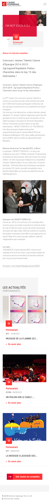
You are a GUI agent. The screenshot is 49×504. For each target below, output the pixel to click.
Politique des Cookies (11, 499)
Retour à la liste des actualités (15, 53)
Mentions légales (14, 496)
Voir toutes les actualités (28, 476)
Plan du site (27, 496)
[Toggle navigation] (45, 4)
